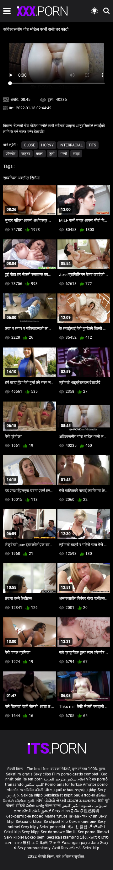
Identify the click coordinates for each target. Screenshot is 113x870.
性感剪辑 (91, 811)
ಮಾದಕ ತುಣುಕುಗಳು (82, 800)
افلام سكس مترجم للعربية (64, 779)
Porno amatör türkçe (63, 784)
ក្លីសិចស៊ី (77, 811)
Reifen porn (33, 779)
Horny (47, 145)
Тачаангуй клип (83, 816)
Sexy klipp (31, 832)
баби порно (84, 795)
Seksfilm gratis (19, 774)
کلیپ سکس (34, 784)
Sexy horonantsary (35, 848)
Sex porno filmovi (93, 832)
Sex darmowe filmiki (59, 832)
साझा (76, 153)
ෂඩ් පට (76, 848)
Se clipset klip (56, 821)
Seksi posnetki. (53, 827)
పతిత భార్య (35, 805)
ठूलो (52, 153)
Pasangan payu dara (81, 842)
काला (39, 153)
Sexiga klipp (32, 795)
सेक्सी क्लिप (60, 848)
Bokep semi (35, 837)
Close (29, 145)
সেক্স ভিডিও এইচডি (32, 790)
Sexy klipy (30, 827)
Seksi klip (13, 832)
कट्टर (25, 153)
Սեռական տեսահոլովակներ (71, 790)
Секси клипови (83, 821)
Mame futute (56, 816)
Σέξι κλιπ (89, 837)
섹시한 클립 (78, 827)
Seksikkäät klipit (58, 795)
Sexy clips (43, 774)
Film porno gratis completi (76, 774)
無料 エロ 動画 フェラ (42, 842)
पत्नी (64, 153)
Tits (92, 145)
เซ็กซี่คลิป (97, 827)
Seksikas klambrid (63, 837)
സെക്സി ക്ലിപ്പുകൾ (32, 811)
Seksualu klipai (30, 821)
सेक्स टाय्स (53, 805)
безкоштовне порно (24, 816)
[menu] (7, 11)
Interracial (71, 145)
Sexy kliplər (14, 837)
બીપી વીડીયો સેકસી (51, 800)
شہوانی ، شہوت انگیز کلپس (84, 805)
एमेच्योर (10, 153)
